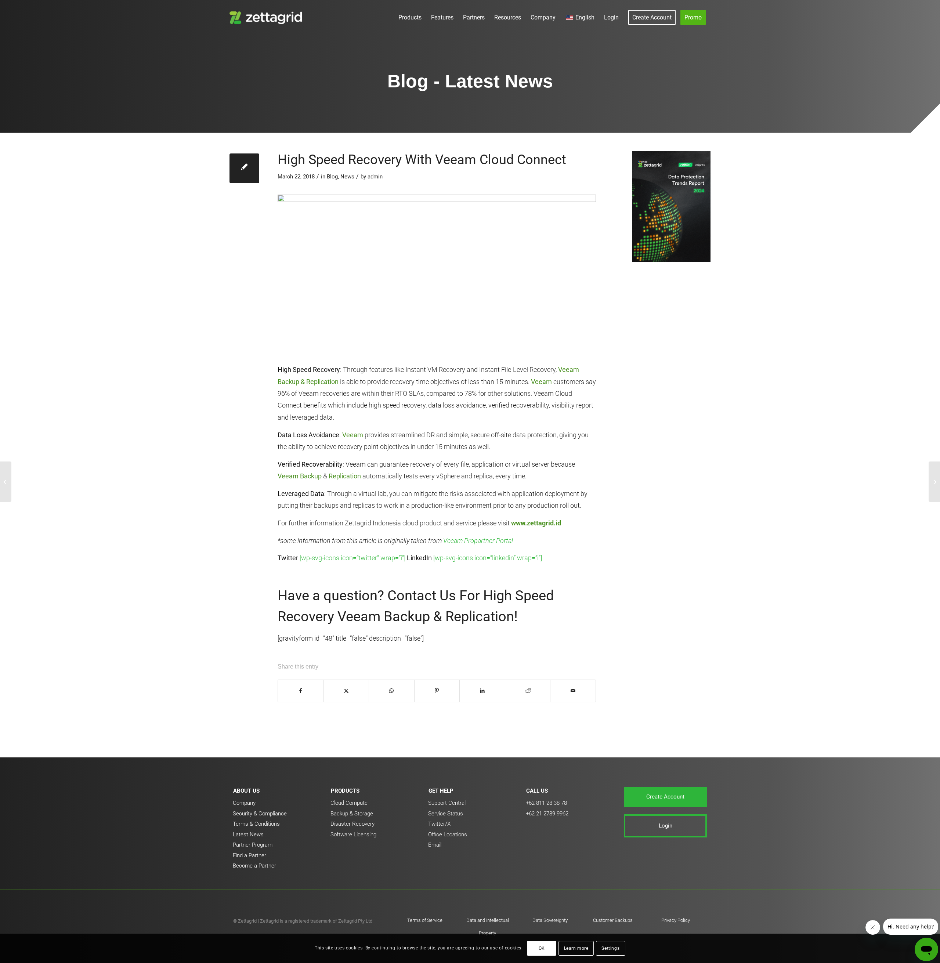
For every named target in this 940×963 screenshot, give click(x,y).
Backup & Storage (351, 813)
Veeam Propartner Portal (478, 540)
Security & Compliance (260, 813)
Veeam (541, 381)
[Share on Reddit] (527, 691)
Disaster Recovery (352, 824)
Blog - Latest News (470, 81)
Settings (610, 948)
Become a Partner (254, 865)
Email (434, 844)
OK (542, 948)
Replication (345, 476)
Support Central (447, 803)
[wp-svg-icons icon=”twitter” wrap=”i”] (352, 558)
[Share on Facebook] (300, 691)
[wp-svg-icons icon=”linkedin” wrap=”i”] (487, 558)
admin (375, 176)
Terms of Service (424, 920)
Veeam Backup (300, 476)
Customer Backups (613, 920)
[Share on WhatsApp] (391, 691)
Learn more (576, 948)
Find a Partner (249, 855)
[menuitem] (410, 17)
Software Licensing (353, 834)
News (347, 176)
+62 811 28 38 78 (546, 803)
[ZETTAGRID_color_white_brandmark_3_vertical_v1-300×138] (267, 17)
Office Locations (447, 834)
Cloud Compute (349, 803)
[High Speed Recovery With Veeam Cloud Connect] (244, 168)
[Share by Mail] (573, 691)
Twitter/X (439, 824)
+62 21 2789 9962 (547, 813)
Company (244, 803)
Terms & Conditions (256, 824)
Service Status (445, 813)
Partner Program (252, 844)
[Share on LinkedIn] (482, 691)
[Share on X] (346, 691)
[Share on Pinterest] (437, 691)
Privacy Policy (675, 920)
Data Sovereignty (550, 920)
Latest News (248, 834)
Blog (332, 176)
